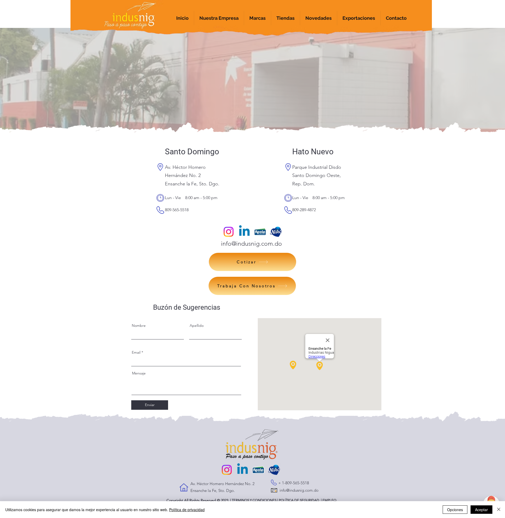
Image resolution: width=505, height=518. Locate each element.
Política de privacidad (187, 509)
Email (136, 352)
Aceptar (481, 509)
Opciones (455, 509)
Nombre (139, 325)
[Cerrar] (499, 509)
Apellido (197, 325)
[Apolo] (260, 231)
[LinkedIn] (244, 231)
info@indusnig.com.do (251, 243)
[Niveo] (275, 231)
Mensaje (139, 373)
